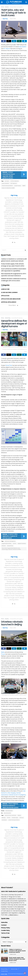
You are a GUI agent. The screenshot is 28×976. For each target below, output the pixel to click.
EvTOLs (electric (15, 181)
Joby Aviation (22, 46)
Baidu (2, 652)
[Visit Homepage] (14, 2)
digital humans (22, 543)
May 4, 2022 (13, 627)
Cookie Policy (5, 930)
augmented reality (6, 543)
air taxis (7, 181)
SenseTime (9, 365)
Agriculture (5, 289)
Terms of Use (5, 933)
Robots (4, 545)
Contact (4, 925)
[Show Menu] (2, 2)
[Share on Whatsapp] (19, 41)
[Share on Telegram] (24, 41)
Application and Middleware (11, 299)
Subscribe (4, 922)
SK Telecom (7, 48)
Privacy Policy (5, 928)
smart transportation (7, 185)
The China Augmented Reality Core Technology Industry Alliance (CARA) (11, 548)
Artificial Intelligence (8, 302)
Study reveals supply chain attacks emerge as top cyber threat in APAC (17, 959)
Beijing (3, 817)
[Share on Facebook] (3, 41)
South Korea (17, 185)
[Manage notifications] (25, 973)
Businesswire (9, 810)
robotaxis (4, 820)
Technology (7, 318)
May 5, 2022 (13, 329)
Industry (7, 7)
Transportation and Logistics (16, 7)
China (14, 543)
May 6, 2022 (13, 18)
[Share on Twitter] (8, 41)
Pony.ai (3, 654)
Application (5, 296)
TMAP (23, 185)
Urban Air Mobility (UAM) (8, 188)
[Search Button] (26, 2)
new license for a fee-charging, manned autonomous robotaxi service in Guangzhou (13, 793)
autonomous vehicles (10, 815)
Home (2, 7)
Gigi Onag (5, 18)
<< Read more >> (13, 915)
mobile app (15, 817)
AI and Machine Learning (9, 292)
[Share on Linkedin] (14, 41)
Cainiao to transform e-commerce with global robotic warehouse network (17, 951)
